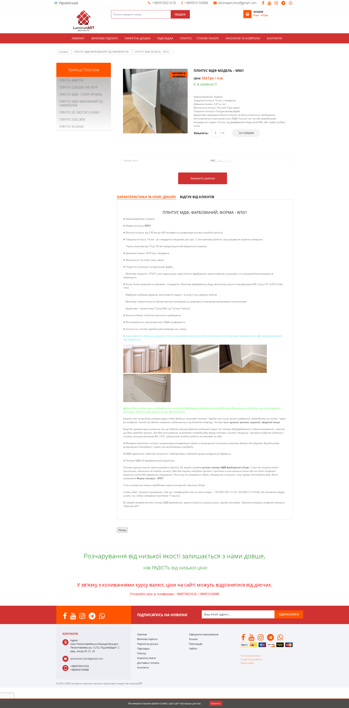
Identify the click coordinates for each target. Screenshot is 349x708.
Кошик (193, 639)
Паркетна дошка (137, 38)
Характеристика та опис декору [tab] (146, 197)
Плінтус (186, 38)
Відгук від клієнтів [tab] (197, 197)
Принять (216, 703)
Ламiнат (78, 38)
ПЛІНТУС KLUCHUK (71, 127)
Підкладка (165, 38)
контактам (178, 411)
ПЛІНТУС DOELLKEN (72, 119)
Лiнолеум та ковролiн (242, 38)
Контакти (274, 38)
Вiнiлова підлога (104, 38)
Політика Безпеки (251, 655)
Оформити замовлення (203, 634)
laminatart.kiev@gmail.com (237, 3)
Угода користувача (251, 659)
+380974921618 (164, 3)
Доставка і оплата (148, 663)
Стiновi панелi (208, 38)
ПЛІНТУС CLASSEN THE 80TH (78, 87)
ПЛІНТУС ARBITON (71, 80)
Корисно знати (146, 658)
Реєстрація (195, 644)
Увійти (193, 648)
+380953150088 (196, 3)
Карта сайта (247, 663)
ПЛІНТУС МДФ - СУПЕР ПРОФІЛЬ (80, 94)
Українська (68, 3)
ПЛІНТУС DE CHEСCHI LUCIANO (79, 112)
